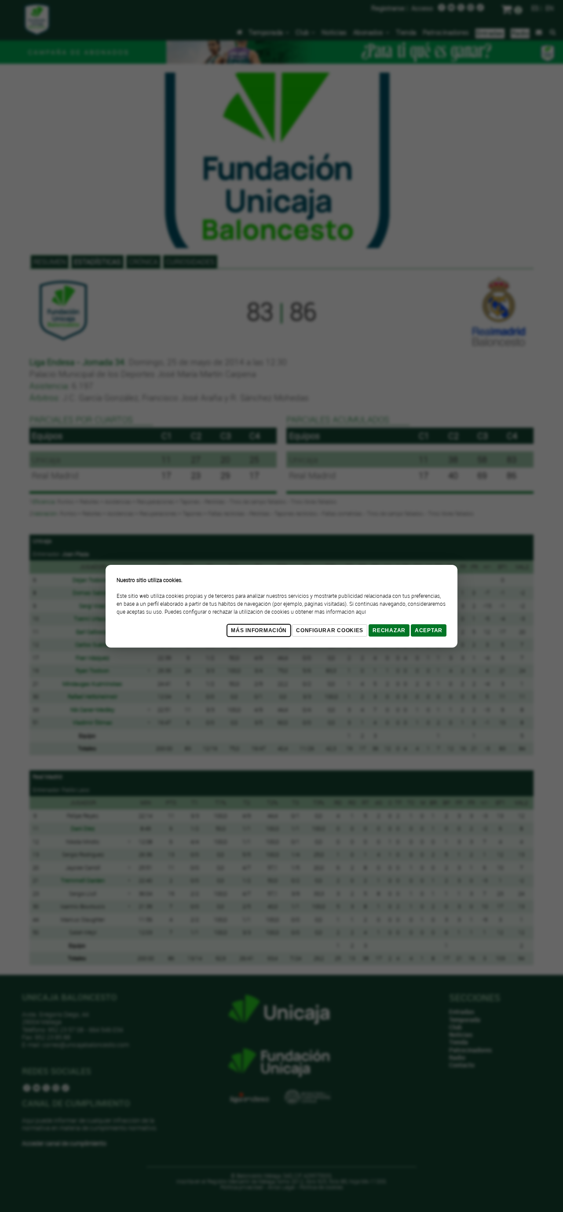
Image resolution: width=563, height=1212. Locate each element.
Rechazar (389, 630)
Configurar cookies (329, 630)
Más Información (259, 630)
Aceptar (428, 630)
